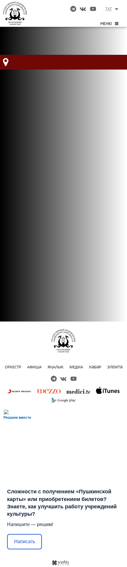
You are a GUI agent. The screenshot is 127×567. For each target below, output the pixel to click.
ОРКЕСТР (13, 367)
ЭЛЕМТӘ (115, 367)
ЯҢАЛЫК (56, 367)
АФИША (34, 367)
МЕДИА (76, 367)
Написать (24, 541)
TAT (108, 8)
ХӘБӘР (95, 367)
